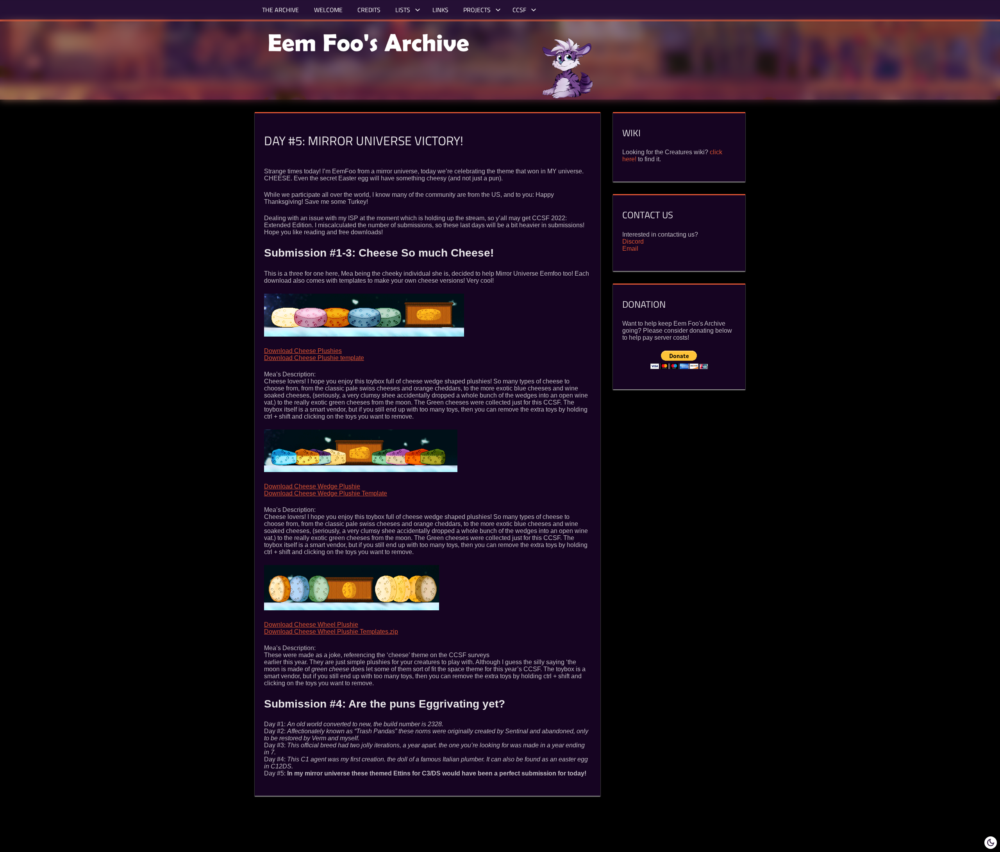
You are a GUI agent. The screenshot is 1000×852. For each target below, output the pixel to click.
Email (630, 248)
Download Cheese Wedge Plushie (312, 486)
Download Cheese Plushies (303, 351)
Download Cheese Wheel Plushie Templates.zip (331, 631)
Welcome (328, 9)
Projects (477, 9)
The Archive (280, 9)
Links (440, 9)
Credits (368, 9)
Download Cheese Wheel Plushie (311, 624)
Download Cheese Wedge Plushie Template (325, 493)
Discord (633, 241)
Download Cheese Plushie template (314, 358)
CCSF (520, 9)
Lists (403, 9)
